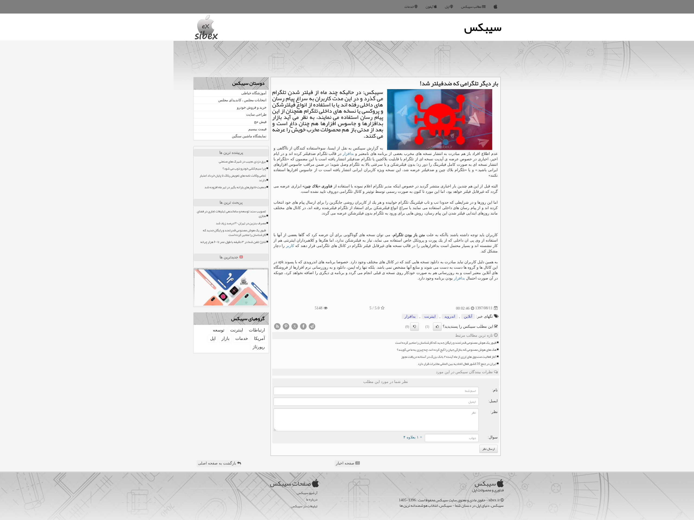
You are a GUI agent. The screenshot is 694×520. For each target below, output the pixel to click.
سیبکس (483, 27)
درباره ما (311, 499)
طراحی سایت (256, 114)
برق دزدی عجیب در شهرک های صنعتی (242, 161)
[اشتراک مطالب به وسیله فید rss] (277, 326)
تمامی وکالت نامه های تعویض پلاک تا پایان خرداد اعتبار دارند (233, 178)
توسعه (218, 330)
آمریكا (259, 338)
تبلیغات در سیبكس (304, 506)
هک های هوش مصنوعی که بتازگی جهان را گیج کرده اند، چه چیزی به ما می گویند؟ (446, 350)
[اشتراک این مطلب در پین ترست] (286, 326)
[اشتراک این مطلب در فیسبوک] (303, 326)
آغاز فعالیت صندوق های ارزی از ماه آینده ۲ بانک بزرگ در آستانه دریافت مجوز (448, 357)
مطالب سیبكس (471, 6)
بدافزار (348, 154)
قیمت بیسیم (257, 129)
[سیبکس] (496, 7)
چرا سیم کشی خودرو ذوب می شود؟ (244, 168)
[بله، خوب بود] (437, 327)
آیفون (430, 6)
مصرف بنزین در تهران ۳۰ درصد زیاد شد (241, 223)
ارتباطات (257, 330)
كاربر (290, 246)
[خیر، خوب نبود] (414, 327)
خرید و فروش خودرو (251, 107)
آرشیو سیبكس (307, 493)
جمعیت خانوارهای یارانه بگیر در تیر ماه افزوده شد (235, 187)
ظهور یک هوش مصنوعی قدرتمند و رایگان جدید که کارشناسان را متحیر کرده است (445, 343)
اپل (447, 6)
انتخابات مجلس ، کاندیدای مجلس (242, 100)
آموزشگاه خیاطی (253, 93)
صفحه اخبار (345, 463)
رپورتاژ (259, 346)
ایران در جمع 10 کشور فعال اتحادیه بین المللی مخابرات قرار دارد (457, 364)
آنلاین (468, 316)
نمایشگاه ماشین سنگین (249, 136)
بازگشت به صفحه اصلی (217, 463)
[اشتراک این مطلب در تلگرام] (312, 326)
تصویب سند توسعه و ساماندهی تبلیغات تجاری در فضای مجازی (231, 213)
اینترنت (430, 316)
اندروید (449, 316)
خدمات (409, 6)
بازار (225, 338)
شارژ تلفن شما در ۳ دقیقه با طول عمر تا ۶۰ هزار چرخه (233, 242)
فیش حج (260, 122)
